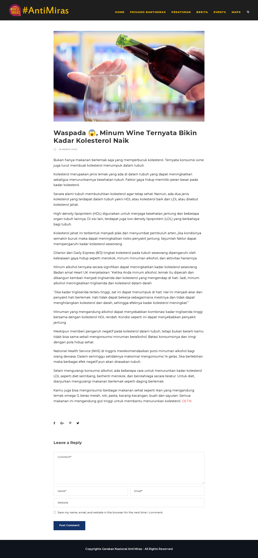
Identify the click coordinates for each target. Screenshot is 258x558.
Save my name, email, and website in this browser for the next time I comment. (110, 512)
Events (220, 12)
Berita (202, 12)
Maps (236, 12)
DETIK (187, 401)
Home (119, 12)
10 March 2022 (68, 149)
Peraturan (181, 12)
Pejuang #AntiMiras (148, 12)
